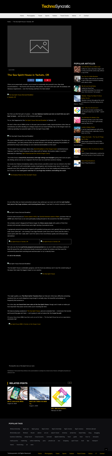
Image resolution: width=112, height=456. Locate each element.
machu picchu (14, 441)
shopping (66, 441)
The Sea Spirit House (33, 311)
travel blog (20, 445)
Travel (40, 16)
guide (75, 437)
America (64, 433)
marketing (24, 441)
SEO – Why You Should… (59, 408)
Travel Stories (64, 16)
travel (12, 445)
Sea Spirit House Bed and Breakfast (36, 120)
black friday (82, 433)
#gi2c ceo (26, 429)
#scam (33, 433)
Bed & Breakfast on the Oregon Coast (45, 149)
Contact (86, 16)
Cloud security (39, 437)
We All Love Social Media (15, 401)
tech (82, 441)
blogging (97, 433)
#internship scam (15, 433)
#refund (25, 433)
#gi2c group (35, 429)
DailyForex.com (79, 58)
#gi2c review (68, 429)
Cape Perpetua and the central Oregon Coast (35, 153)
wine (32, 445)
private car (52, 441)
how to (88, 437)
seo (59, 441)
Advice (74, 16)
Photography (31, 16)
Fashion (54, 16)
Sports (47, 16)
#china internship (15, 429)
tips (88, 441)
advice (39, 433)
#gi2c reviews (79, 429)
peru (44, 441)
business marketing (16, 437)
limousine (96, 437)
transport (95, 441)
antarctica (73, 433)
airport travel (55, 433)
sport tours (74, 441)
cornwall (49, 437)
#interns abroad (91, 429)
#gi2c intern (45, 429)
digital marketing (60, 437)
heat (81, 437)
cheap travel (28, 437)
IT (80, 16)
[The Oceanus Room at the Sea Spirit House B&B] (39, 186)
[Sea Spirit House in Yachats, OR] (18, 241)
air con (46, 433)
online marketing (35, 441)
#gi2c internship (56, 429)
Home (22, 16)
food (69, 437)
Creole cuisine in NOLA (31, 217)
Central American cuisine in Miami (49, 217)
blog (90, 433)
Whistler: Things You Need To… (38, 403)
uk (27, 445)
